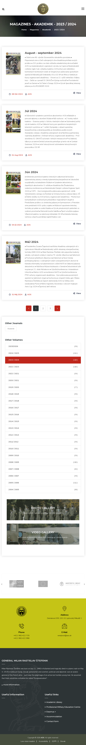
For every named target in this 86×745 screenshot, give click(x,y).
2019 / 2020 (43, 387)
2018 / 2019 (43, 394)
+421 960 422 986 (21, 638)
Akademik (46, 29)
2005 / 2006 (43, 483)
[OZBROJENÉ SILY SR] (70, 584)
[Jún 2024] (13, 181)
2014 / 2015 (43, 421)
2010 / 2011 (43, 448)
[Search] (3, 9)
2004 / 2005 (43, 489)
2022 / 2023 (43, 367)
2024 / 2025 (43, 353)
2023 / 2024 (59, 29)
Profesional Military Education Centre (63, 707)
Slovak (62, 741)
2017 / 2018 (43, 401)
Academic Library (54, 702)
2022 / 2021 (43, 373)
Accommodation (54, 717)
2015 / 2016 (43, 414)
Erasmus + (51, 712)
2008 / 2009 (43, 462)
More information (11, 685)
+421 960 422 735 (21, 635)
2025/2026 (43, 346)
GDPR (54, 741)
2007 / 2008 (43, 469)
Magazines (34, 29)
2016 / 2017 (43, 407)
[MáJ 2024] (13, 251)
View (78, 93)
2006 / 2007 (43, 476)
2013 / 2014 (43, 428)
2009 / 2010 (43, 455)
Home (24, 29)
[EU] (17, 584)
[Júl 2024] (13, 120)
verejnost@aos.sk (64, 635)
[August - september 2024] (13, 62)
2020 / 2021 (43, 380)
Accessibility (43, 741)
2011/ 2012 (43, 442)
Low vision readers (28, 741)
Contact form (52, 721)
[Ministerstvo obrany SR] (43, 584)
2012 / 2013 (43, 435)
